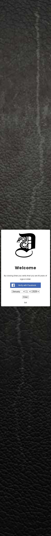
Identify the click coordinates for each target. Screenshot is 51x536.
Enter (25, 297)
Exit (25, 303)
